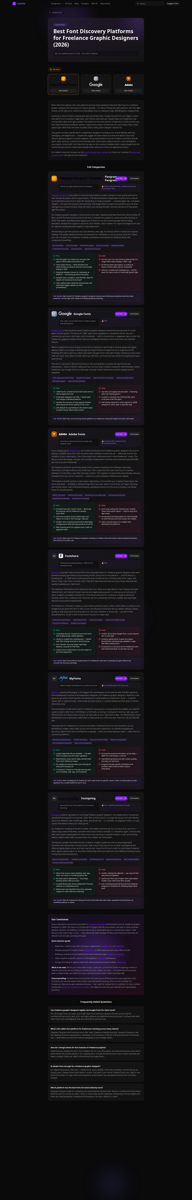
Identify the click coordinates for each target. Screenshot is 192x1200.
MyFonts (55, 692)
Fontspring (56, 815)
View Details (63, 91)
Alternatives (105, 3)
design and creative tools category (76, 987)
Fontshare (56, 572)
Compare (85, 3)
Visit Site (119, 178)
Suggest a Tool (172, 3)
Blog (76, 3)
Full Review (134, 178)
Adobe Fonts (75, 450)
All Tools (68, 3)
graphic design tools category (96, 152)
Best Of (94, 3)
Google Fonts (57, 330)
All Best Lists (57, 12)
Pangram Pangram (60, 195)
